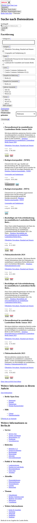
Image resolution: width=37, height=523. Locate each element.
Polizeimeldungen (14, 482)
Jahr (6, 90)
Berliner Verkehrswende (16, 497)
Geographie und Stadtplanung (14, 53)
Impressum (12, 400)
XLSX (7, 101)
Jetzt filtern (5, 110)
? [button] (10, 38)
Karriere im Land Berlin (16, 467)
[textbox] (18, 42)
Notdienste (12, 439)
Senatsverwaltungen (15, 450)
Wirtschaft (12, 513)
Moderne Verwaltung (15, 498)
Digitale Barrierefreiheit (16, 406)
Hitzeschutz (12, 487)
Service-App (13, 434)
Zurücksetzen (5, 108)
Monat (7, 94)
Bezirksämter (13, 452)
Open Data (12, 470)
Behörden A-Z (13, 449)
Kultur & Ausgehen (15, 510)
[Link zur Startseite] (9, 5)
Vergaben (12, 472)
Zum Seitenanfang (6, 393)
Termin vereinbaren (15, 435)
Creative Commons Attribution (14, 70)
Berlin (7, 78)
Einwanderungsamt (15, 457)
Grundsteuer (12, 502)
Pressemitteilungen (14, 480)
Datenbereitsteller (14, 415)
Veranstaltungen (14, 484)
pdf (6, 103)
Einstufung (5, 119)
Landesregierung (14, 465)
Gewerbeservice (14, 441)
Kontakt (11, 402)
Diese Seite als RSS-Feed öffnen (11, 381)
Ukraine (11, 485)
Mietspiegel (12, 500)
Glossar (11, 413)
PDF (6, 99)
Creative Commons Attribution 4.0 (16, 72)
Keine (7, 92)
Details (19, 140)
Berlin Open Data (6, 13)
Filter (3, 30)
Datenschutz (12, 404)
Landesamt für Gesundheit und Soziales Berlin (19, 63)
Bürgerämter (12, 454)
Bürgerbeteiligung (14, 469)
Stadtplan (12, 517)
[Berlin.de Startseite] (8, 418)
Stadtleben (12, 515)
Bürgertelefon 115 (14, 437)
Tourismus (12, 512)
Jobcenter (12, 456)
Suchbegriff (4, 24)
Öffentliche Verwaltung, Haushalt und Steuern (19, 49)
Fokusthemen (13, 495)
